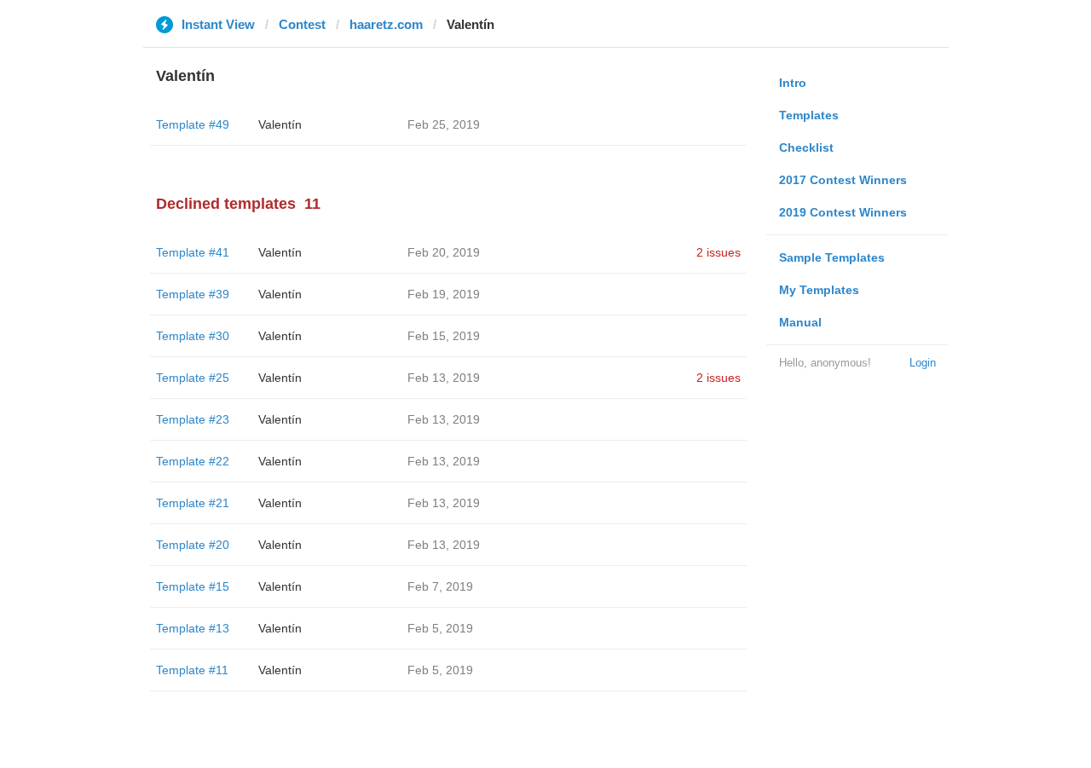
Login (922, 362)
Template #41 (192, 252)
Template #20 (192, 544)
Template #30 (192, 336)
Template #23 (192, 419)
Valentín (280, 124)
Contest (302, 24)
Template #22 (192, 461)
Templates (809, 115)
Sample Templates (832, 257)
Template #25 (192, 377)
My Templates (819, 290)
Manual (800, 322)
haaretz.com (386, 24)
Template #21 (192, 503)
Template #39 (192, 294)
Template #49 (192, 124)
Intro (792, 83)
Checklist (806, 147)
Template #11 (192, 670)
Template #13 (192, 628)
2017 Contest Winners (843, 180)
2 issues (718, 252)
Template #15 (192, 586)
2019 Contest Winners (843, 212)
